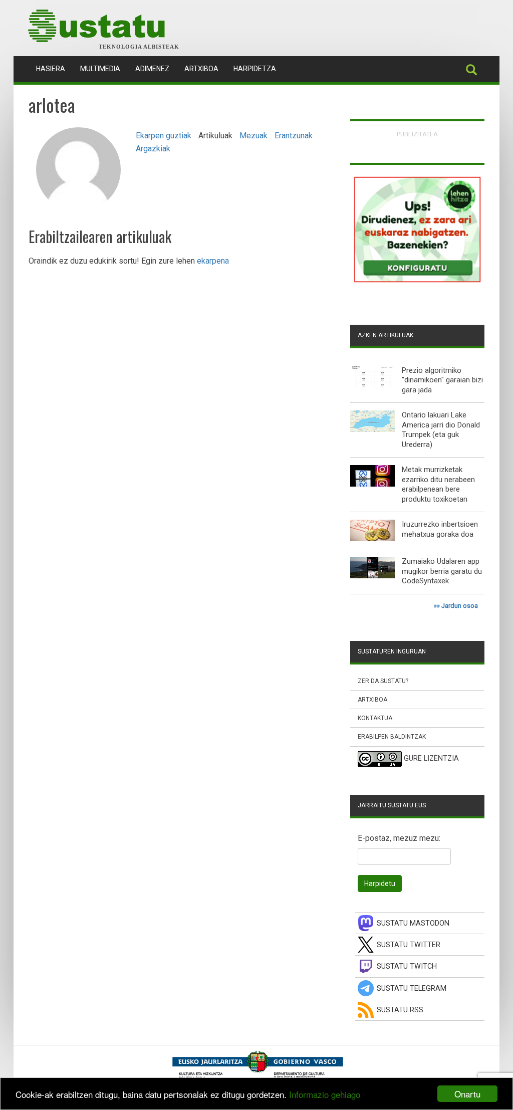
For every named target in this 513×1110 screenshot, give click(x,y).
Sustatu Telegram (411, 988)
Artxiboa (201, 69)
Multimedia (100, 69)
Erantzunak (294, 135)
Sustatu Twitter (408, 945)
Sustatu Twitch (407, 966)
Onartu (467, 1093)
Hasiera (54, 68)
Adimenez (152, 69)
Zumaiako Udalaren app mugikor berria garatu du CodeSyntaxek (442, 571)
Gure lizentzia (431, 758)
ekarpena (213, 261)
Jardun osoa (459, 605)
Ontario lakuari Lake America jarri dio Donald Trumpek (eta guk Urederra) (441, 429)
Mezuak (253, 135)
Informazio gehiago (324, 1094)
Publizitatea (417, 134)
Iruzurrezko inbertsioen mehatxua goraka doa (440, 529)
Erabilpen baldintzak (392, 736)
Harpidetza (254, 69)
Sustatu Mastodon (413, 923)
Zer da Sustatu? (383, 681)
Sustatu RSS (400, 1010)
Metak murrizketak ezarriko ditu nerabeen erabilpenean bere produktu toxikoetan (438, 484)
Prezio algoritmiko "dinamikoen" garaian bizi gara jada (442, 380)
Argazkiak (153, 148)
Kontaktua (375, 718)
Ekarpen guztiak (163, 135)
